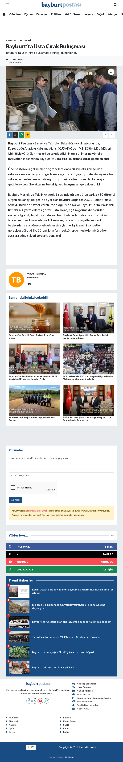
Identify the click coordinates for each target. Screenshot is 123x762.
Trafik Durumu (84, 694)
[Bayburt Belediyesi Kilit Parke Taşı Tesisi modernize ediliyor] (89, 317)
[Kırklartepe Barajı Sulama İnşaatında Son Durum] (34, 400)
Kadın (66, 728)
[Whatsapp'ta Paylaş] (21, 135)
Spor (11, 728)
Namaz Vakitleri (85, 691)
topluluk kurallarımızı (38, 511)
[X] (34, 701)
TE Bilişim (69, 757)
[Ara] (115, 5)
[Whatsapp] (46, 701)
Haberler (11, 41)
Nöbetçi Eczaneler (86, 684)
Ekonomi (41, 14)
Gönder (15, 500)
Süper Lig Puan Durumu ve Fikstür (94, 698)
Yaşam (89, 14)
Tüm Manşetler (85, 701)
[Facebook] (29, 701)
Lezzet (12, 732)
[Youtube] (40, 701)
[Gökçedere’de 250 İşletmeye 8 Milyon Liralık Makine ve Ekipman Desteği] (89, 359)
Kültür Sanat (73, 14)
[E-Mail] (29, 284)
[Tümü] (112, 535)
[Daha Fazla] (27, 135)
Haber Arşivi (83, 709)
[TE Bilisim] (16, 279)
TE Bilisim (32, 277)
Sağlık (101, 14)
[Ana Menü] (7, 5)
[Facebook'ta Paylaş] (9, 135)
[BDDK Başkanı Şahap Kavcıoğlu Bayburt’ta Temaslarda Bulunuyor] (89, 400)
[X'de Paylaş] (15, 135)
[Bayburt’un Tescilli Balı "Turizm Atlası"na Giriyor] (34, 317)
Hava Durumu (84, 687)
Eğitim (28, 14)
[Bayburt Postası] (61, 5)
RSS (32, 747)
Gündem (14, 14)
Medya (112, 14)
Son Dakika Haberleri (87, 705)
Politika (56, 14)
